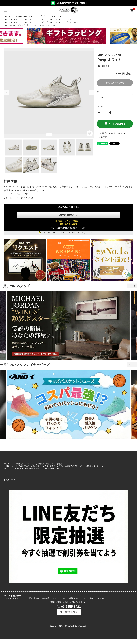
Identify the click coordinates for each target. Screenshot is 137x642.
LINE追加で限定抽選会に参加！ (71, 3)
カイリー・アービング (38, 19)
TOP (6, 16)
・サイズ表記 (102, 137)
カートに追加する (117, 123)
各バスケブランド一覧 (19, 25)
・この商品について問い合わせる (111, 133)
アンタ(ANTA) (16, 16)
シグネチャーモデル (18, 19)
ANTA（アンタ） (38, 25)
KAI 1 (77, 22)
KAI (48, 25)
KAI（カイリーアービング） (35, 16)
